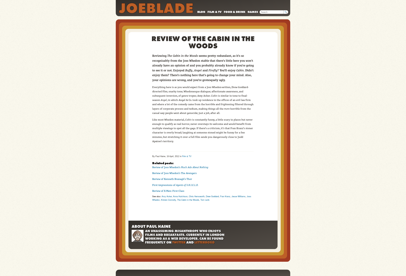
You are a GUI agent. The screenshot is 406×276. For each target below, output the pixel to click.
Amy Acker (167, 196)
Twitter (179, 242)
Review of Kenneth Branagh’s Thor (172, 179)
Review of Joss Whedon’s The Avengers (174, 173)
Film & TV (214, 12)
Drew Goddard (212, 196)
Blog (201, 12)
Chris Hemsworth (197, 196)
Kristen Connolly (168, 199)
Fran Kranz (225, 196)
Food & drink (234, 12)
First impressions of (175, 185)
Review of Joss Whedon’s (180, 167)
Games (253, 12)
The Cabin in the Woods (188, 199)
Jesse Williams (239, 196)
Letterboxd (204, 242)
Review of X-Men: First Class (168, 190)
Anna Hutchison (180, 196)
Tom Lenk (205, 199)
